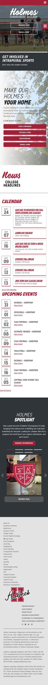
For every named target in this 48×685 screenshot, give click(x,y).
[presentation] (2, 475)
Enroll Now (24, 32)
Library (5, 564)
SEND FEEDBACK (27, 609)
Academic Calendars (10, 526)
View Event (18, 305)
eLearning (6, 544)
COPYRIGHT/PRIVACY (28, 606)
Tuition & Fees (25, 132)
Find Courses (7, 556)
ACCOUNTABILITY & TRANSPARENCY (32, 618)
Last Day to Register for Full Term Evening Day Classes (29, 211)
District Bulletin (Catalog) (11, 536)
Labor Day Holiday (24, 232)
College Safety (8, 533)
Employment (7, 546)
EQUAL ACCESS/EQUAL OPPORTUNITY (33, 621)
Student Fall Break (24, 259)
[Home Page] (24, 12)
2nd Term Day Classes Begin (28, 280)
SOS (4, 572)
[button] (10, 449)
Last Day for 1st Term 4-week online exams (29, 245)
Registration (24, 138)
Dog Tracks (9, 539)
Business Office (8, 531)
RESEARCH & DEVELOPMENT (30, 615)
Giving (5, 559)
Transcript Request (9, 577)
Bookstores (7, 528)
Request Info (24, 25)
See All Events (5, 390)
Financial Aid (7, 554)
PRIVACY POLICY (27, 612)
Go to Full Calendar (9, 290)
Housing (6, 562)
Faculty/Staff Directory (11, 551)
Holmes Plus (24, 499)
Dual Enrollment (8, 541)
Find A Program (24, 126)
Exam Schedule (8, 549)
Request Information (24, 443)
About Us (6, 523)
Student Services (9, 574)
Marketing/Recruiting (10, 567)
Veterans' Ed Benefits (10, 582)
